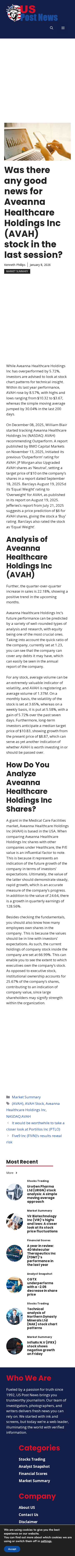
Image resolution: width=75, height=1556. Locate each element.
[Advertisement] (37, 78)
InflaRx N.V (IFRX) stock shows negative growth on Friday (41, 1348)
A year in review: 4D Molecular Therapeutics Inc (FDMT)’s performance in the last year (41, 1255)
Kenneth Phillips (14, 265)
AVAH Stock (34, 1103)
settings (46, 1541)
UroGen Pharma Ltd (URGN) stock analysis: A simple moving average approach (42, 1194)
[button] (51, 28)
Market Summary (17, 271)
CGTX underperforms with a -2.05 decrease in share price (42, 1287)
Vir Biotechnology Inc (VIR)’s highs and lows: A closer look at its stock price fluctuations (42, 1223)
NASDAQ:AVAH (18, 1116)
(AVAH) (17, 1103)
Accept (12, 1549)
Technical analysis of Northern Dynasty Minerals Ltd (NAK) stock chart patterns (42, 1318)
